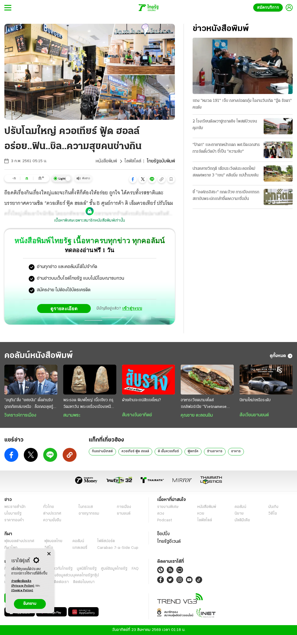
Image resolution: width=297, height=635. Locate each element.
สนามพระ (71, 415)
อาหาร (236, 451)
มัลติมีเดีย (242, 520)
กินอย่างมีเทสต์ (102, 451)
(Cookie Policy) (22, 590)
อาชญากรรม (89, 513)
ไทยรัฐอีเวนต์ (169, 541)
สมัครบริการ (269, 7)
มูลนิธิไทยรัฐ (87, 569)
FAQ (135, 569)
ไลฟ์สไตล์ (132, 161)
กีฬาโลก (10, 548)
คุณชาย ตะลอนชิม (197, 415)
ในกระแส (86, 507)
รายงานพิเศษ (168, 507)
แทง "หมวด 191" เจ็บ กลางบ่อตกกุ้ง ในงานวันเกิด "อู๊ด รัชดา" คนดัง (242, 104)
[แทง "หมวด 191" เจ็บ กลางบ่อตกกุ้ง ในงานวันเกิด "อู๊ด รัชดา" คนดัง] (243, 66)
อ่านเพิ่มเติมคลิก (23, 583)
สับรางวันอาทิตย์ (137, 415)
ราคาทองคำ (14, 520)
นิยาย (239, 513)
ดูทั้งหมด (278, 356)
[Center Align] (48, 554)
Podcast (164, 520)
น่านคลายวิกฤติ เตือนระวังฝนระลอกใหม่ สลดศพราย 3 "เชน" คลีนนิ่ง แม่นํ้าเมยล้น (225, 172)
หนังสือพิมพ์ (106, 161)
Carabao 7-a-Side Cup (117, 548)
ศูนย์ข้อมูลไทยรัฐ (114, 569)
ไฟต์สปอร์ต (106, 541)
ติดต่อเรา (61, 582)
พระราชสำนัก (15, 507)
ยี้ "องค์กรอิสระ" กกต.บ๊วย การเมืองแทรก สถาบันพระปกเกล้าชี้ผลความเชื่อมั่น (226, 195)
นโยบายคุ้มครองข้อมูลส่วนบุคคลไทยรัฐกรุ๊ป (64, 575)
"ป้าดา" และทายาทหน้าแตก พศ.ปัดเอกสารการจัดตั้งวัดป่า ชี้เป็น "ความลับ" (226, 148)
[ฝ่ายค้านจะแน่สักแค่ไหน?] (148, 380)
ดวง (160, 513)
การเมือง (124, 507)
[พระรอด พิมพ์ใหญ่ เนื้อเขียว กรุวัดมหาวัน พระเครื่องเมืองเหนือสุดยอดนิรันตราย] (89, 380)
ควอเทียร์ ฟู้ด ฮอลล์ (135, 451)
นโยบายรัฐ (12, 513)
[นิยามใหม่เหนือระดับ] (266, 380)
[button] (133, 179)
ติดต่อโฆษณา (84, 582)
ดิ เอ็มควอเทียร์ (168, 451)
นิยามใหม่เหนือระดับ (255, 400)
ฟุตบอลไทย (53, 541)
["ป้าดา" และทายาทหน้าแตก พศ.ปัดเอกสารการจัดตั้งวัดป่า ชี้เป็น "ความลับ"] (278, 150)
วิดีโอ (272, 513)
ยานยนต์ (124, 513)
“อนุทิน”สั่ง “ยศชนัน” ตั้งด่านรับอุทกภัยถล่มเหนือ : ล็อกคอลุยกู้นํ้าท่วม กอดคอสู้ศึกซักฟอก (30, 404)
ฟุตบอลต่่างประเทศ (19, 541)
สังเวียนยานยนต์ (254, 415)
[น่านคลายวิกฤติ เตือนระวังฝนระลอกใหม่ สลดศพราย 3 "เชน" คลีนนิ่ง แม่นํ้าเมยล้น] (278, 173)
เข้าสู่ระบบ (132, 308)
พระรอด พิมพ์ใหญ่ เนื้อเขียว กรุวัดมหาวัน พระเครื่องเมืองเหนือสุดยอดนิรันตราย (88, 404)
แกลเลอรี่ (80, 548)
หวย (200, 513)
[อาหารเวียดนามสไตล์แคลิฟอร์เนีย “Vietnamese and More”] (207, 380)
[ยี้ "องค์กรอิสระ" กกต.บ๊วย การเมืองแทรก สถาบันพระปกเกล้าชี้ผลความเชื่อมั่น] (278, 197)
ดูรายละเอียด (65, 308)
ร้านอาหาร (214, 451)
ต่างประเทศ (52, 513)
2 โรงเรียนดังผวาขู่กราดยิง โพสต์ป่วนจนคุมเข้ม (225, 124)
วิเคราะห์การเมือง (20, 415)
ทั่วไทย (48, 507)
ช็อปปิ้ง (163, 534)
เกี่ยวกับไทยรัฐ (61, 569)
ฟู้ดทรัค (193, 451)
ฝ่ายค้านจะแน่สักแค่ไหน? (141, 400)
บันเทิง (273, 507)
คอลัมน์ (240, 507)
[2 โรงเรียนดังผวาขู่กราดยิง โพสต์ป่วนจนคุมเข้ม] (278, 126)
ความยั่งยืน (52, 520)
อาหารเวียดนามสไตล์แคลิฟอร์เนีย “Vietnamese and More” (204, 404)
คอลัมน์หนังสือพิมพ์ (38, 355)
